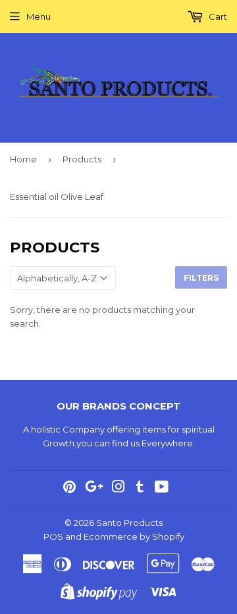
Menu (38, 16)
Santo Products (129, 522)
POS (53, 536)
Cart (217, 16)
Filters (201, 278)
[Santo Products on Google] (94, 488)
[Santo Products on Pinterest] (69, 488)
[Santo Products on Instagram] (118, 488)
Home (23, 159)
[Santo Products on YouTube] (162, 488)
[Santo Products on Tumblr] (140, 488)
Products (82, 159)
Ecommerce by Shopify (134, 536)
